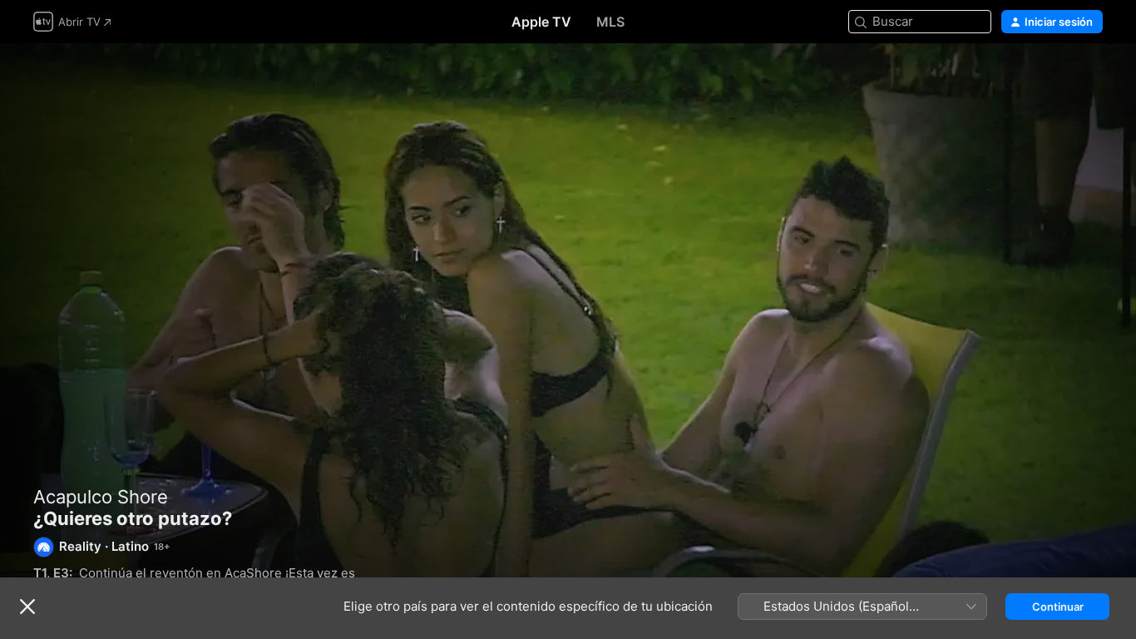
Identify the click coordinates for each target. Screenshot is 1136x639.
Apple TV (541, 21)
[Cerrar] (27, 606)
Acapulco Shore (100, 497)
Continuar (1058, 606)
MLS (610, 21)
